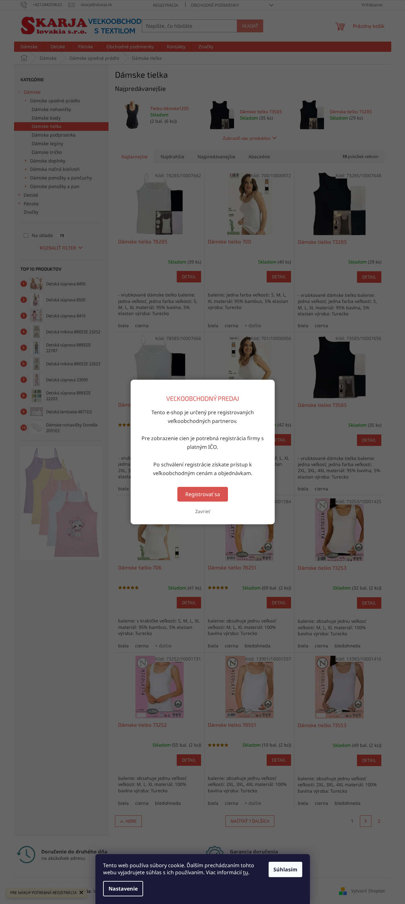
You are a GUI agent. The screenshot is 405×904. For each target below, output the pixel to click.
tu (245, 872)
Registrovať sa (202, 494)
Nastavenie (123, 888)
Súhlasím (285, 869)
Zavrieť (202, 511)
